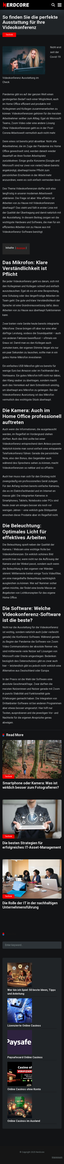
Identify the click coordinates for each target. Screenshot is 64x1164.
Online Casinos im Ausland (23, 1120)
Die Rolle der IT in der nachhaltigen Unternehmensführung (30, 905)
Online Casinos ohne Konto (24, 1089)
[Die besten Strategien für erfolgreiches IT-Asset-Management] (32, 819)
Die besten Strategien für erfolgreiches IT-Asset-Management (31, 845)
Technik (9, 35)
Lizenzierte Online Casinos (24, 1025)
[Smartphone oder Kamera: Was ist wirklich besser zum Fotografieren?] (32, 759)
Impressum (57, 1157)
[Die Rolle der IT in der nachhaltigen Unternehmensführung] (32, 878)
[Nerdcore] (16, 4)
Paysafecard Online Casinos (25, 1057)
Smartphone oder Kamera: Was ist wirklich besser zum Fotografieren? (30, 785)
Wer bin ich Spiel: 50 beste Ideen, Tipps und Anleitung (31, 991)
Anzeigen (20, 248)
